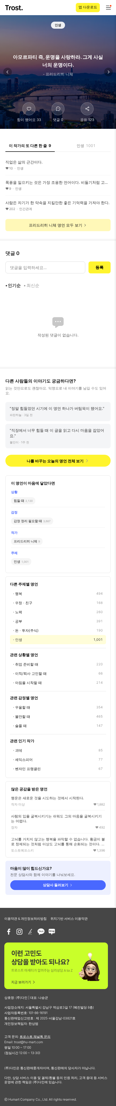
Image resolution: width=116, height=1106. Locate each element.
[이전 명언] (7, 72)
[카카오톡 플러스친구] (41, 931)
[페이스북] (8, 931)
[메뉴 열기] (108, 7)
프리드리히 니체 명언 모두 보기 (55, 225)
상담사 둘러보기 (55, 885)
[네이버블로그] (51, 931)
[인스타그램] (19, 931)
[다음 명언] (108, 72)
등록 (99, 267)
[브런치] (30, 931)
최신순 (32, 285)
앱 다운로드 (88, 7)
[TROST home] (14, 7)
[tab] (30, 147)
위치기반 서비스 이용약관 (69, 919)
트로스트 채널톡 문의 (35, 1037)
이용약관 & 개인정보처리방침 (25, 919)
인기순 (14, 285)
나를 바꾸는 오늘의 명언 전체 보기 (55, 461)
